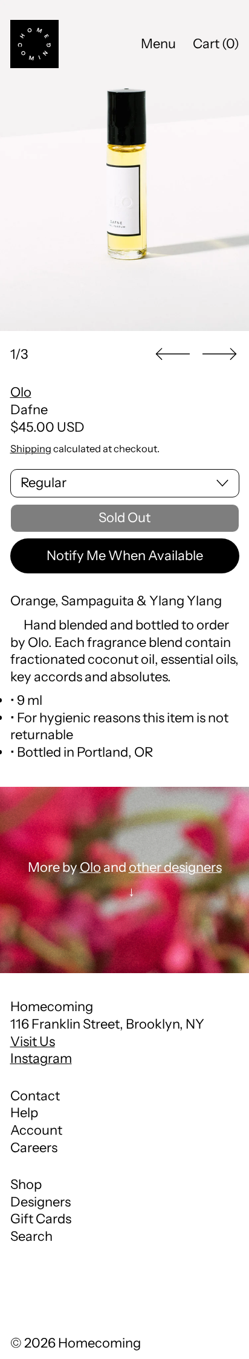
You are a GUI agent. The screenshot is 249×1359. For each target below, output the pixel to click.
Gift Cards (40, 1219)
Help (24, 1113)
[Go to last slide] (173, 354)
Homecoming (99, 1343)
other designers (175, 867)
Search (31, 1236)
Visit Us (32, 1041)
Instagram (41, 1058)
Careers (33, 1148)
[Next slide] (219, 354)
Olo (20, 392)
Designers (40, 1202)
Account (36, 1130)
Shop (26, 1184)
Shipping (30, 449)
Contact (35, 1096)
